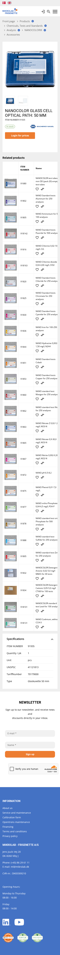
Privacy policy (10, 836)
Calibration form (11, 817)
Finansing (7, 826)
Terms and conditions (14, 831)
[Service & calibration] (8, 937)
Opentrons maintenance (16, 822)
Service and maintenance (16, 812)
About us (7, 808)
